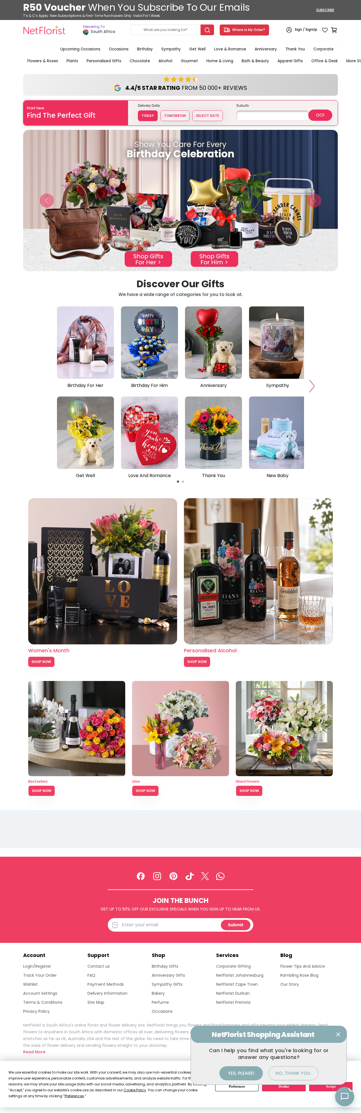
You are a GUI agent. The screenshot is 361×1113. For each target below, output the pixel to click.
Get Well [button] (197, 49)
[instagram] (157, 876)
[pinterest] (173, 876)
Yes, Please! (241, 1073)
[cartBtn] (334, 29)
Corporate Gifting (233, 966)
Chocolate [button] (140, 61)
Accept (331, 1086)
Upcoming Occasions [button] (80, 49)
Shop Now (41, 661)
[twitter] (205, 876)
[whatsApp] (220, 876)
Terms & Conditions (42, 1002)
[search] (207, 30)
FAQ (91, 975)
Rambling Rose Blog (299, 975)
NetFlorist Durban (233, 993)
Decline (284, 1086)
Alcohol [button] (165, 61)
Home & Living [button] (219, 61)
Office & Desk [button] (324, 61)
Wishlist (30, 984)
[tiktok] (189, 876)
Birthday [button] (145, 49)
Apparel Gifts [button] (290, 61)
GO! (320, 115)
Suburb (242, 105)
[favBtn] (325, 29)
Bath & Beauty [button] (255, 61)
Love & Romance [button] (230, 49)
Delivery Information (107, 993)
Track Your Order (40, 975)
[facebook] (140, 876)
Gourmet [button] (189, 61)
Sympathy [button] (171, 49)
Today (148, 115)
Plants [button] (72, 61)
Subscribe (325, 10)
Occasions (162, 1011)
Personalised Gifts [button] (104, 61)
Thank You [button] (295, 49)
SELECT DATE (207, 115)
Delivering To (94, 27)
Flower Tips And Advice (302, 966)
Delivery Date (149, 105)
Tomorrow (175, 115)
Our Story (289, 984)
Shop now (41, 790)
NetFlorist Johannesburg (239, 975)
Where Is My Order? (247, 29)
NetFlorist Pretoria (233, 1002)
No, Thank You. (293, 1073)
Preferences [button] (74, 1096)
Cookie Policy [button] (135, 1090)
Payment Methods (105, 984)
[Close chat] (338, 1034)
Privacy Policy (36, 1011)
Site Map (95, 1002)
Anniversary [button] (266, 49)
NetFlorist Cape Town (237, 984)
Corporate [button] (323, 49)
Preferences (237, 1086)
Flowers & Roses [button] (42, 61)
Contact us (98, 966)
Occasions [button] (119, 49)
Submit (235, 925)
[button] (46, 200)
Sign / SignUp (306, 29)
